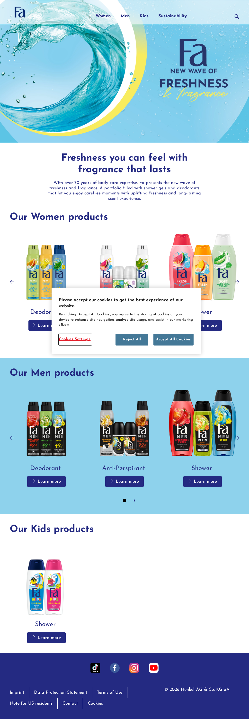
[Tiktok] (95, 668)
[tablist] (124, 500)
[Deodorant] (46, 282)
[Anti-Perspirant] (124, 282)
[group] (124, 446)
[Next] (236, 282)
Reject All (132, 339)
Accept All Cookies (173, 339)
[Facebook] (115, 668)
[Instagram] (134, 668)
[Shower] (202, 282)
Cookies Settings (75, 339)
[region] (126, 321)
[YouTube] (154, 668)
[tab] (124, 500)
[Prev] (12, 282)
